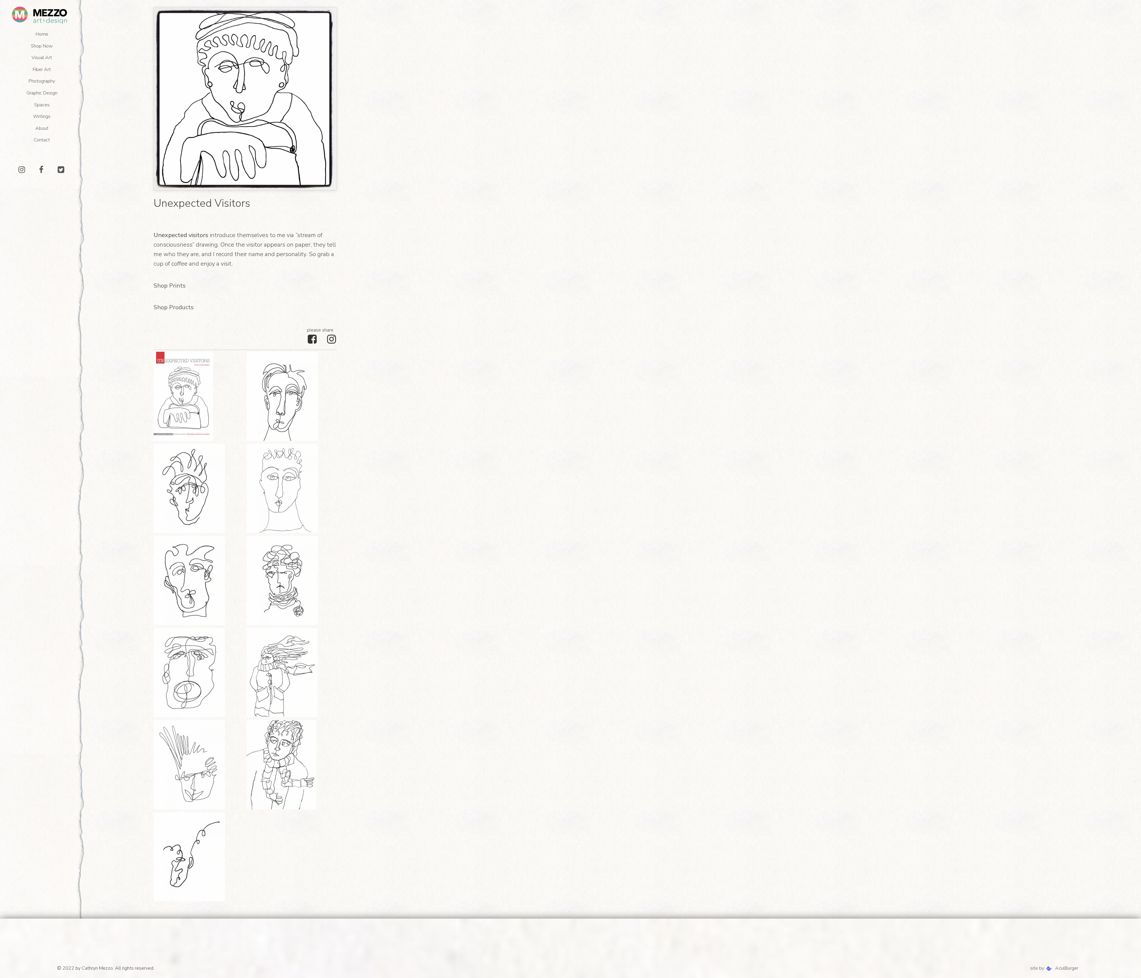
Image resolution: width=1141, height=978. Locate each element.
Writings (42, 116)
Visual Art (41, 57)
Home (42, 34)
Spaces (42, 105)
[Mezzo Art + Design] (40, 15)
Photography (42, 81)
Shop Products (174, 307)
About (41, 128)
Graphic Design (41, 93)
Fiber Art (42, 69)
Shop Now (42, 46)
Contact (42, 140)
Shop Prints (170, 286)
